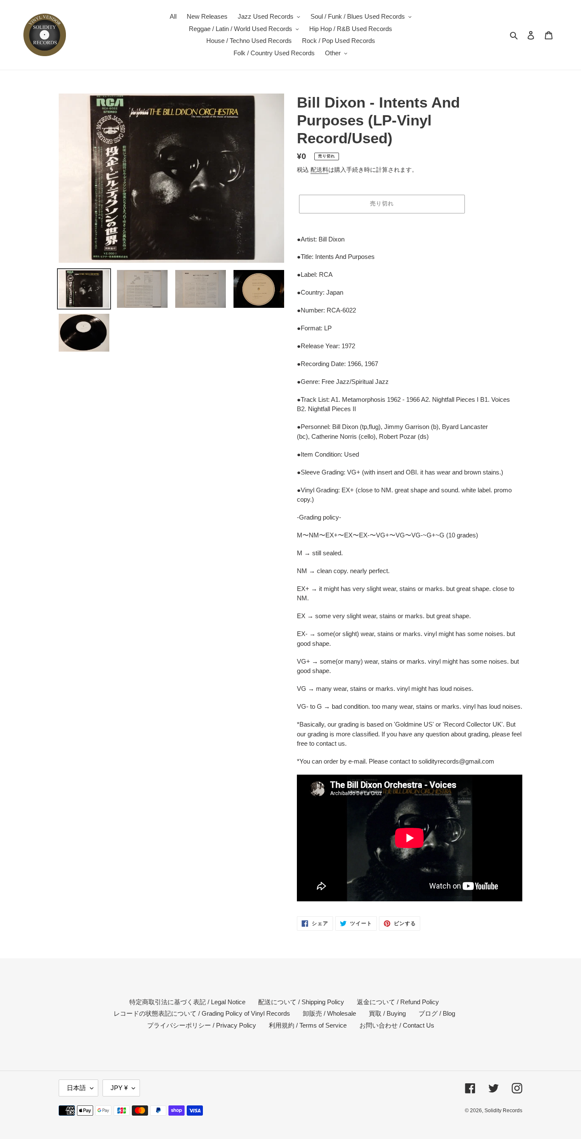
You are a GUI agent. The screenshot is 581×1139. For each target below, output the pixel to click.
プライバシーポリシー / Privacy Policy (201, 1025)
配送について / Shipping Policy (301, 1002)
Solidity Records (503, 1110)
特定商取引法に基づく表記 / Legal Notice (187, 1002)
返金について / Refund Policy (398, 1002)
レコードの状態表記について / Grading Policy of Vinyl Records (202, 1013)
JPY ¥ (119, 1087)
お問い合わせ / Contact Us (396, 1025)
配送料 (319, 169)
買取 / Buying (387, 1013)
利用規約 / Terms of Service (308, 1025)
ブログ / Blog (437, 1013)
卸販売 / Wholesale (329, 1013)
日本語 (76, 1087)
